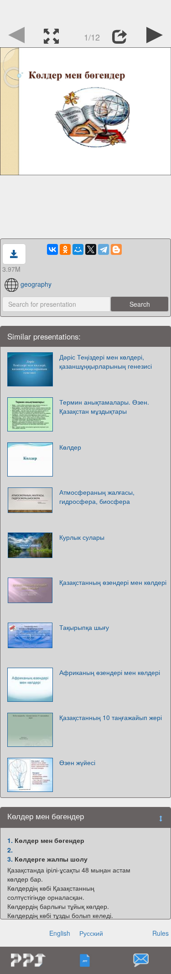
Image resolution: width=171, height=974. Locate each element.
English (59, 933)
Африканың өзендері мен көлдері (109, 672)
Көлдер (70, 446)
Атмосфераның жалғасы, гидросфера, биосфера (97, 496)
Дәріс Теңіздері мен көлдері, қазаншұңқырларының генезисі (105, 361)
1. (10, 840)
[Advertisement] (86, 11)
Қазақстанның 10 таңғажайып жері (110, 717)
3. (10, 858)
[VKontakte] (52, 249)
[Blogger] (116, 249)
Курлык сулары (81, 537)
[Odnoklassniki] (65, 249)
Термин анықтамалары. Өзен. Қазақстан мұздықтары (104, 406)
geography (36, 284)
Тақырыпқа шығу (84, 627)
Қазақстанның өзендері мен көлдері (112, 582)
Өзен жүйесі (77, 762)
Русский (91, 933)
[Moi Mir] (78, 249)
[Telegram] (103, 249)
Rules (160, 933)
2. (10, 849)
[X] (90, 249)
